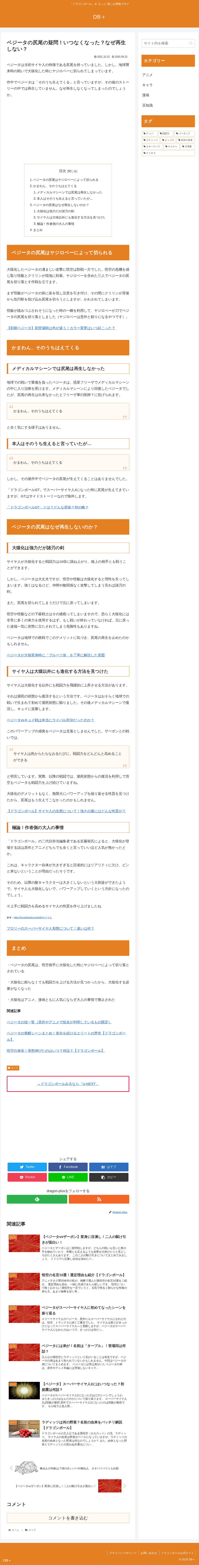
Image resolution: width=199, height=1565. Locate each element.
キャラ (14, 1068)
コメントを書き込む (68, 1518)
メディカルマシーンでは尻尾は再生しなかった (69, 192)
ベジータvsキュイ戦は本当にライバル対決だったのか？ (50, 720)
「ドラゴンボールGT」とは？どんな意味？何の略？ (48, 507)
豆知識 (147, 105)
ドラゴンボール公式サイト (177, 1553)
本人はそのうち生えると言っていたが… (65, 198)
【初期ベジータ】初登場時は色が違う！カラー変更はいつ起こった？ (61, 328)
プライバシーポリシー (123, 1553)
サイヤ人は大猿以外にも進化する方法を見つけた (71, 217)
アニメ (147, 75)
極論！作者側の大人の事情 (55, 223)
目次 (62, 171)
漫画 (145, 95)
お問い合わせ (149, 1553)
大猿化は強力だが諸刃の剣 (55, 211)
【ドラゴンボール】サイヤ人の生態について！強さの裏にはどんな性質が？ (66, 811)
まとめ (38, 230)
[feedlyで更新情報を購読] (37, 1199)
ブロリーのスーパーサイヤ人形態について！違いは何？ (50, 928)
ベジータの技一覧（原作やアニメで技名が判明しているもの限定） (59, 1022)
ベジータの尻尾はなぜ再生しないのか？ (61, 205)
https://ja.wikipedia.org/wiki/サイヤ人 (33, 917)
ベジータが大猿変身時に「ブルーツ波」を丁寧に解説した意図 (56, 655)
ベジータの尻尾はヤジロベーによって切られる (66, 179)
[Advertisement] (68, 130)
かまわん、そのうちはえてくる (55, 186)
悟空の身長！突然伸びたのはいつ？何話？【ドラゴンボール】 (56, 1051)
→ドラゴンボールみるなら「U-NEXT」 (68, 1084)
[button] (191, 43)
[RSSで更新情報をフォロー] (99, 1199)
